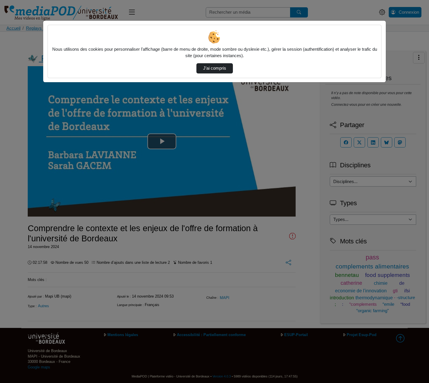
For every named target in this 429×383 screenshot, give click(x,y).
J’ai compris (214, 68)
